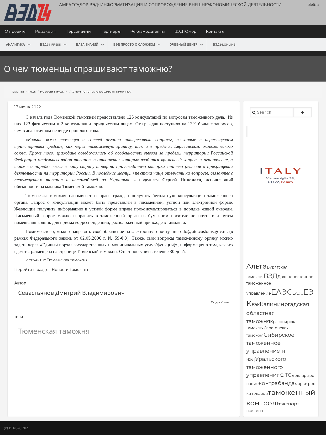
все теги (254, 410)
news (32, 91)
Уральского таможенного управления (266, 367)
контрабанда (277, 383)
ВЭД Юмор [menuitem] (185, 31)
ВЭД (270, 276)
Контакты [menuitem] (215, 31)
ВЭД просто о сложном (134, 44)
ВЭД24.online (224, 44)
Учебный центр (184, 44)
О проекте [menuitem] (15, 31)
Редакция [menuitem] (45, 31)
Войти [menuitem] (313, 4)
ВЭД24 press (50, 44)
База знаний (87, 44)
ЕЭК (256, 305)
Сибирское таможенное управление (270, 342)
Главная (18, 91)
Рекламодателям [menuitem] (147, 31)
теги (18, 316)
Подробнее (220, 302)
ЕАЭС (281, 292)
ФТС (286, 375)
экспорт (289, 404)
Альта (256, 266)
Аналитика (15, 44)
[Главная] (28, 12)
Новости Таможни (53, 91)
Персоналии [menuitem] (78, 31)
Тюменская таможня (67, 260)
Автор (20, 283)
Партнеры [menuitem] (110, 31)
